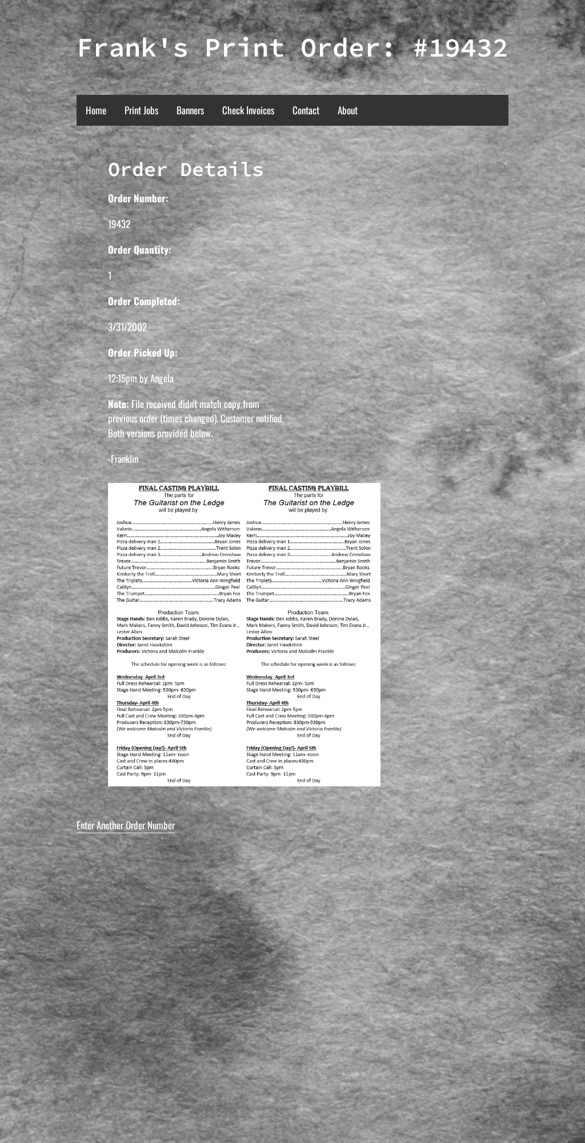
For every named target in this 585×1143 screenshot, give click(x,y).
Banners (190, 110)
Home (96, 110)
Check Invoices (248, 110)
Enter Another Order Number (126, 825)
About (348, 110)
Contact (305, 110)
